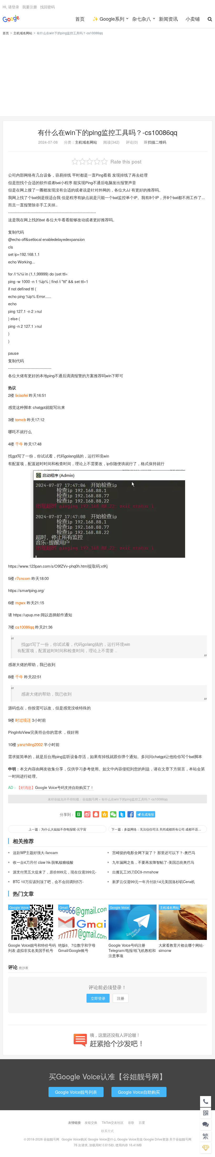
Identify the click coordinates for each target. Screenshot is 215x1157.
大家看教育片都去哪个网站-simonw (181, 947)
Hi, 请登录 (11, 6)
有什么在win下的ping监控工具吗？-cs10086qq (107, 132)
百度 (142, 1122)
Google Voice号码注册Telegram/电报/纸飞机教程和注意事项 (132, 950)
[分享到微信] (113, 814)
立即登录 (98, 998)
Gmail (64, 907)
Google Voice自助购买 (139, 1092)
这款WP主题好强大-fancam (35, 852)
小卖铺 (193, 18)
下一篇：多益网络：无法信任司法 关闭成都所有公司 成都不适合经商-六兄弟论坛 (159, 829)
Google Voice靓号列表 (76, 1092)
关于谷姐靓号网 (180, 1139)
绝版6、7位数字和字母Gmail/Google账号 (76, 947)
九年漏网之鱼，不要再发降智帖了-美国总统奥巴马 (153, 862)
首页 (80, 18)
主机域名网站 (22, 33)
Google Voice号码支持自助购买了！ (64, 787)
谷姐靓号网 (11, 18)
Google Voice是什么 (102, 1139)
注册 (120, 998)
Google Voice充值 (130, 1139)
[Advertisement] (107, 75)
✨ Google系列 (108, 18)
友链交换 (91, 1122)
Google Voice (19, 907)
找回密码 (47, 6)
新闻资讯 (168, 18)
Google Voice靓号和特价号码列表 (32, 947)
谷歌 (131, 1122)
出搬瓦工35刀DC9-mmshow (135, 871)
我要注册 (29, 6)
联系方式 (107, 1130)
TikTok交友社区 (112, 1122)
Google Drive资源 (156, 1139)
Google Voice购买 (74, 1139)
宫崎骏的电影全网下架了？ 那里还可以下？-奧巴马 (153, 852)
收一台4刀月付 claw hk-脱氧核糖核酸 (43, 862)
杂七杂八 (141, 18)
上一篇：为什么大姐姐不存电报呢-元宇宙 (57, 829)
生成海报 (147, 814)
